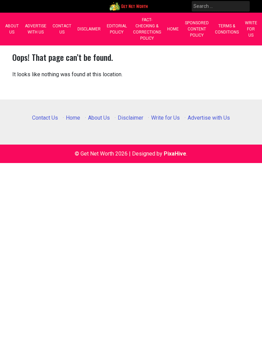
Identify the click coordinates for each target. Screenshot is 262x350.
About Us (12, 29)
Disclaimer (89, 29)
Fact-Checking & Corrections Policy (147, 29)
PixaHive (175, 153)
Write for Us (251, 29)
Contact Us (62, 29)
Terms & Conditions (227, 29)
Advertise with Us (35, 29)
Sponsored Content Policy (197, 29)
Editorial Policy (117, 29)
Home (173, 29)
